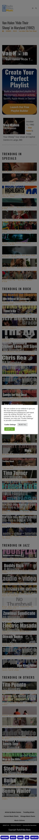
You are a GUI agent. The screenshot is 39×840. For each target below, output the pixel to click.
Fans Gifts (34, 837)
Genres (20, 837)
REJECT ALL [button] (22, 424)
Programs (4, 837)
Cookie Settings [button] (10, 425)
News (26, 837)
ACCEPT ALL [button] (9, 429)
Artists (13, 837)
